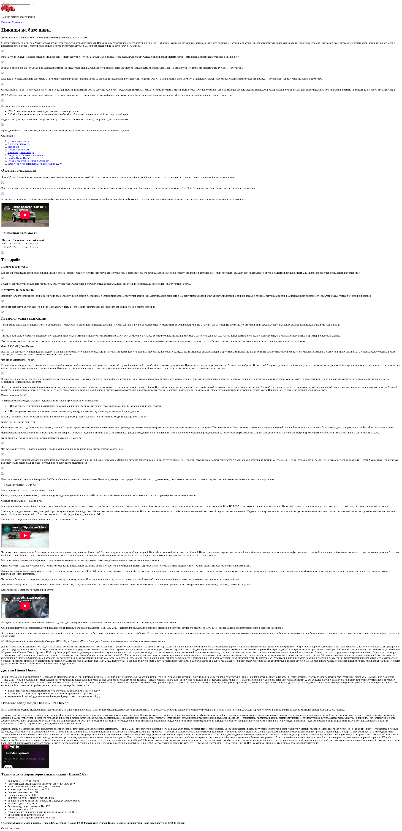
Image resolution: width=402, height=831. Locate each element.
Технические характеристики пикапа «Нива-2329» (35, 163)
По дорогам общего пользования (25, 155)
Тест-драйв (13, 146)
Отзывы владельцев (18, 141)
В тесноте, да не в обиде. (21, 152)
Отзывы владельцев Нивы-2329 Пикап (28, 161)
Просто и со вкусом (18, 149)
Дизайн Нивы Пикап (19, 158)
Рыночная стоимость (19, 144)
